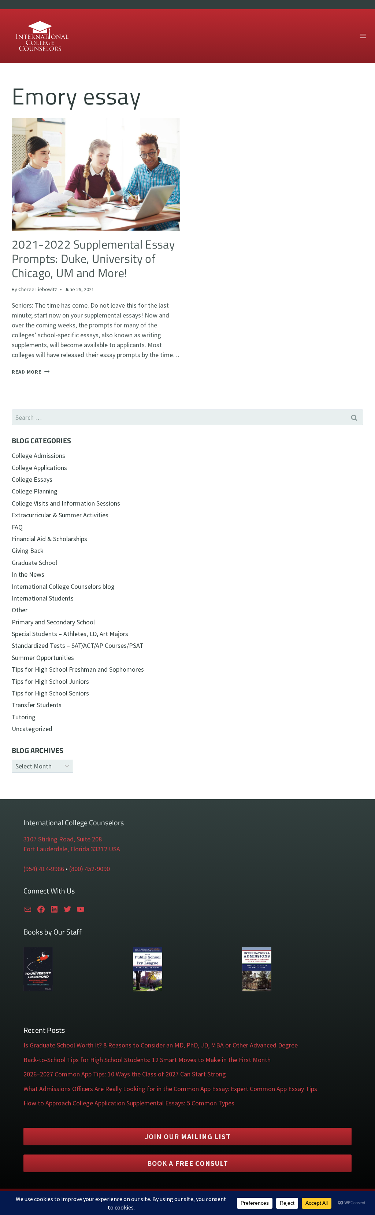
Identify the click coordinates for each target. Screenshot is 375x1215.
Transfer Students (37, 705)
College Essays (32, 479)
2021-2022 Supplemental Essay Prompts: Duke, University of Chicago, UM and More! (93, 258)
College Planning (34, 491)
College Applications (39, 467)
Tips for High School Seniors (50, 693)
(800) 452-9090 (89, 869)
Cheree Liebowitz (37, 289)
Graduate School (34, 562)
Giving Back (28, 550)
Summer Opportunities (43, 657)
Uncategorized (32, 728)
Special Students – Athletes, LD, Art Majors (70, 633)
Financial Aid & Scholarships (49, 539)
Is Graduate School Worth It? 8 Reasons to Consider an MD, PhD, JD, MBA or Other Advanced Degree (160, 1045)
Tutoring (24, 717)
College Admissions (38, 455)
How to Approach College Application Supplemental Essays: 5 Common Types (128, 1103)
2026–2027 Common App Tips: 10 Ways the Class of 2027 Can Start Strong (124, 1074)
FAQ (17, 527)
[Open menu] (363, 35)
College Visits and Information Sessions (66, 503)
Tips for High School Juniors (50, 681)
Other (19, 610)
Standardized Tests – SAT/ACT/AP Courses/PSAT (78, 645)
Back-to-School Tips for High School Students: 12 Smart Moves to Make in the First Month (147, 1060)
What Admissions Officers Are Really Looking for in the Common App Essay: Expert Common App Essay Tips (170, 1088)
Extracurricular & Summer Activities (60, 515)
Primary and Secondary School (53, 622)
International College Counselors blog (63, 586)
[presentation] (96, 174)
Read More (30, 371)
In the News (28, 574)
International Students (43, 598)
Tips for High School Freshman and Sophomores (78, 669)
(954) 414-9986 (43, 869)
